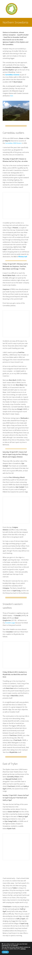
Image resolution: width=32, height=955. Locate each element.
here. (11, 96)
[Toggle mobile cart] (25, 2)
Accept (5, 952)
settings (23, 948)
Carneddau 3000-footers (13, 143)
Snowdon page (10, 623)
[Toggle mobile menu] (28, 2)
